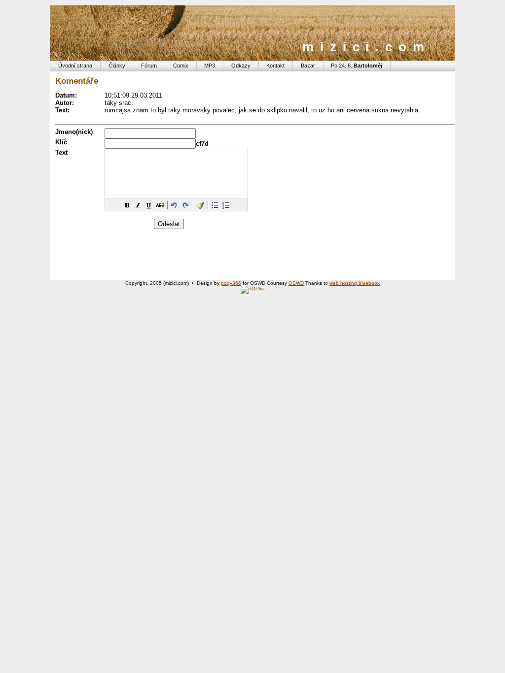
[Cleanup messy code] (200, 205)
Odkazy (241, 65)
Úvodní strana (75, 65)
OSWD (296, 283)
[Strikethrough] (159, 205)
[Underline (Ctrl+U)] (149, 205)
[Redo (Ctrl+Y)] (185, 205)
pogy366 (231, 283)
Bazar (308, 65)
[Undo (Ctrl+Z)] (174, 205)
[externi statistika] (253, 288)
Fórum (149, 65)
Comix (180, 65)
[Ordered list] (225, 205)
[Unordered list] (215, 205)
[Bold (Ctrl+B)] (127, 205)
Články (116, 65)
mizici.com (366, 47)
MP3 (209, 65)
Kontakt (275, 65)
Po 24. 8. (356, 65)
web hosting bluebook (354, 283)
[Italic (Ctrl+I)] (138, 205)
